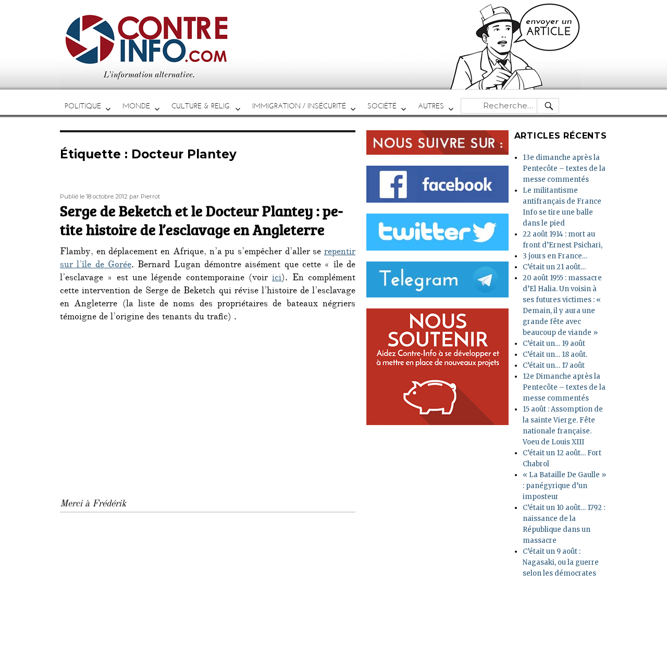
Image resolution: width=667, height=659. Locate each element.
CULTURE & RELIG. (201, 106)
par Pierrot (144, 196)
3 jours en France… (555, 256)
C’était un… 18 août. (555, 354)
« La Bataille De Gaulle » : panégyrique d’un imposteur (564, 485)
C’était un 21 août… (554, 267)
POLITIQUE (83, 106)
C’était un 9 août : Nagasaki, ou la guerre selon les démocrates (561, 562)
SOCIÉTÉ (382, 106)
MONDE (136, 106)
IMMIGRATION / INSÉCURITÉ (299, 106)
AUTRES (431, 106)
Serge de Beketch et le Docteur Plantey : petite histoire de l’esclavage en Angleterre (201, 220)
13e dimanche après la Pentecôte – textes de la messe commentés (564, 168)
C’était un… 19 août (554, 343)
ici (276, 278)
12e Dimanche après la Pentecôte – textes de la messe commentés (564, 387)
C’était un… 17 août (554, 365)
